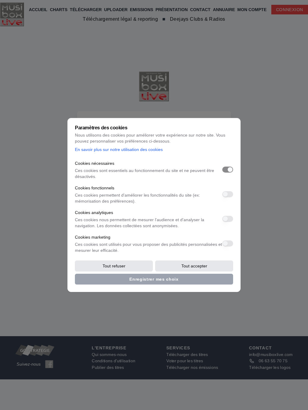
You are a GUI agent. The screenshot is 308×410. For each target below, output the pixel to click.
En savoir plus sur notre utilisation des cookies (119, 149)
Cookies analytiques (94, 212)
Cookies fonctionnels (94, 187)
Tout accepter (194, 266)
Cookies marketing (92, 237)
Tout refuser (114, 266)
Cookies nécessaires (94, 163)
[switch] (227, 170)
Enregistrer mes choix (154, 279)
